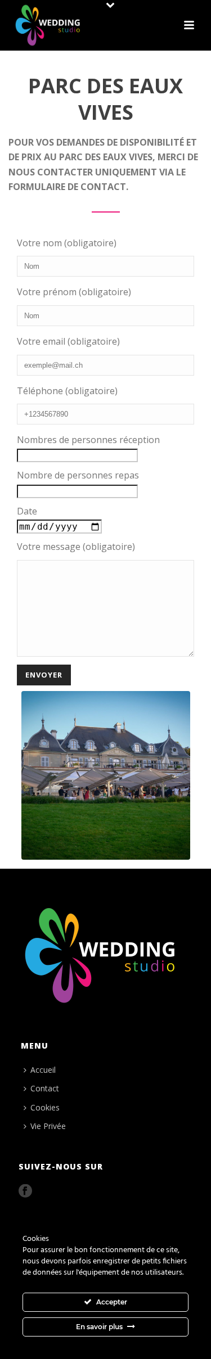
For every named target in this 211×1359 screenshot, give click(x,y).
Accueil (43, 1069)
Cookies (45, 1107)
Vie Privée (48, 1126)
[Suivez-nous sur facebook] (25, 1191)
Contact (44, 1088)
